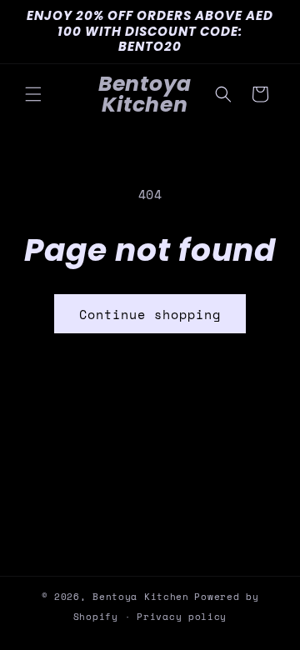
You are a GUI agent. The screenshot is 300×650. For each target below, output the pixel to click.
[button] (33, 94)
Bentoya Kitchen (140, 596)
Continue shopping (150, 314)
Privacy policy (182, 616)
